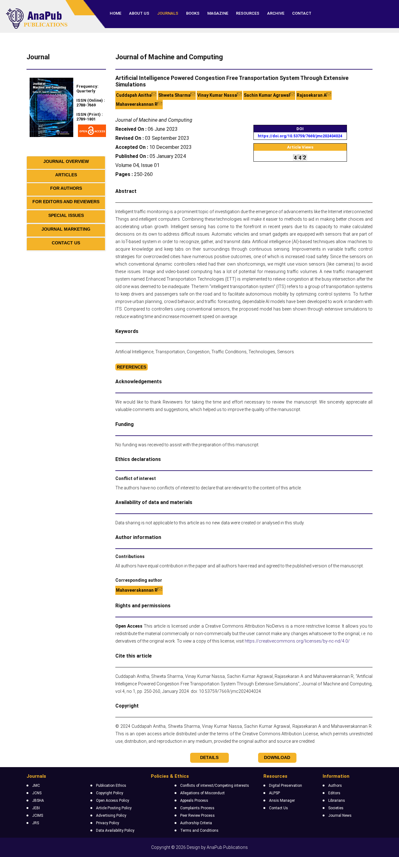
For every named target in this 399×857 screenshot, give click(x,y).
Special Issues (66, 215)
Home (115, 13)
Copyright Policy (109, 793)
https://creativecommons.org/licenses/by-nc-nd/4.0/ (297, 641)
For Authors (66, 188)
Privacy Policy (107, 823)
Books (193, 13)
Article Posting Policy (114, 808)
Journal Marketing (65, 229)
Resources (247, 13)
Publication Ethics (111, 785)
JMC (36, 785)
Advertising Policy (111, 815)
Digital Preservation (285, 785)
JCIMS (37, 815)
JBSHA (38, 800)
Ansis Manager (282, 800)
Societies (336, 808)
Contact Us (66, 242)
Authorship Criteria (196, 823)
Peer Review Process (197, 815)
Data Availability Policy (115, 830)
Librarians (336, 800)
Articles (66, 174)
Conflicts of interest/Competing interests (214, 785)
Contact (301, 13)
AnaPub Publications (227, 847)
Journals (167, 13)
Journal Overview (66, 161)
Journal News (340, 815)
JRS (35, 823)
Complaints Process (197, 808)
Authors (335, 785)
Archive (275, 13)
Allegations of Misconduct (202, 793)
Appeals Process (194, 800)
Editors (334, 793)
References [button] (131, 367)
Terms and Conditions (199, 830)
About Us (139, 13)
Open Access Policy (112, 800)
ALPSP (274, 793)
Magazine (217, 13)
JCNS (36, 793)
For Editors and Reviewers (65, 201)
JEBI (36, 808)
